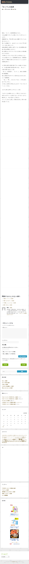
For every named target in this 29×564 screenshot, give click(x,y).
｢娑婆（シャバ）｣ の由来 (8, 298)
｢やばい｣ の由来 (5, 384)
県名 (6, 441)
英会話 (19, 441)
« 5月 (3, 426)
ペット (25, 436)
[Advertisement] (14, 21)
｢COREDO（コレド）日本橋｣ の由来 (9, 402)
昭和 (14, 440)
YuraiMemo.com (14, 561)
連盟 (25, 441)
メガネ (4, 438)
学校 (5, 440)
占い (24, 437)
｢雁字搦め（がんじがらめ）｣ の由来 (8, 491)
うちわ (3, 435)
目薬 (3, 441)
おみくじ (5, 435)
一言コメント (4, 327)
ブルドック (22, 436)
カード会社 (13, 435)
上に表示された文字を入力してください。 (10, 347)
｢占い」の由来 (4, 380)
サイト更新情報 (5, 495)
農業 (23, 441)
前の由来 (5, 364)
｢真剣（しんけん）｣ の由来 (7, 493)
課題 (20, 441)
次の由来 (23, 364)
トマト (11, 436)
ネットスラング (17, 436)
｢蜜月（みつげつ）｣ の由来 (8, 300)
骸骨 (6, 442)
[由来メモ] (7, 2)
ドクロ (13, 436)
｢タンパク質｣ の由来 (6, 382)
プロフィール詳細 (22, 313)
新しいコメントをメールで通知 (9, 351)
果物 (20, 439)
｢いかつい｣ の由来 (5, 490)
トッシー (18, 402)
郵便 (3, 442)
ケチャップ (23, 435)
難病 (4, 442)
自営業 (16, 441)
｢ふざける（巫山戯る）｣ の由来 (8, 386)
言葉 (13, 9)
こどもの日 (9, 435)
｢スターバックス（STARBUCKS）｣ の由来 (10, 397)
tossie (4, 9)
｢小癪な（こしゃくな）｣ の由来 (9, 302)
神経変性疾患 (12, 441)
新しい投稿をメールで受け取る (9, 353)
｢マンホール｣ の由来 (6, 400)
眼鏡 (8, 441)
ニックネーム (4, 340)
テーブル (8, 436)
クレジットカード (18, 435)
